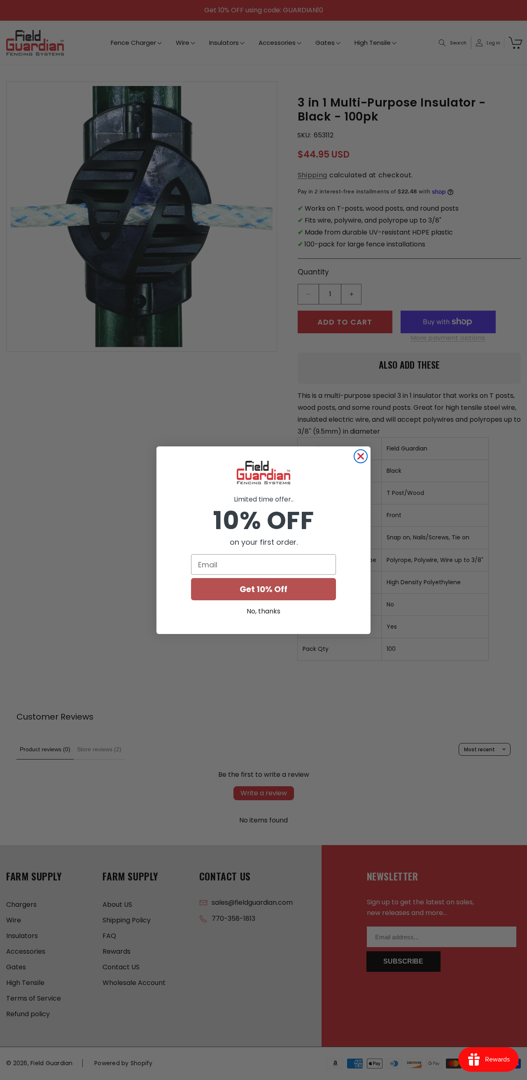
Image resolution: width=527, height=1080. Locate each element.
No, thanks (263, 611)
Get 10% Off (263, 589)
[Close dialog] (360, 456)
